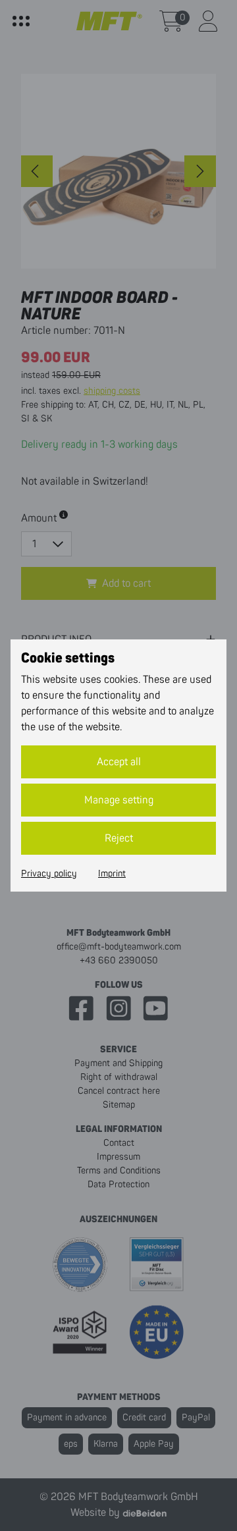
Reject (119, 838)
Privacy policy (49, 873)
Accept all (119, 762)
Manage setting (118, 800)
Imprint (112, 873)
